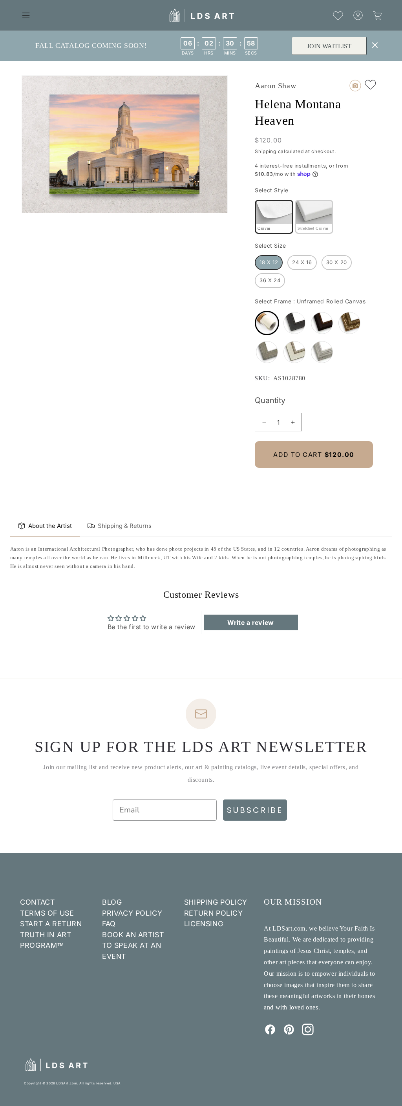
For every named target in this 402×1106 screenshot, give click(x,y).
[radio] (274, 217)
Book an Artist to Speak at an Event (133, 945)
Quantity (270, 400)
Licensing (203, 924)
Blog (112, 902)
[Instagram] (308, 1033)
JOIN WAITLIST (329, 46)
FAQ (109, 924)
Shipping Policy (215, 902)
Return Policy (213, 913)
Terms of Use (47, 913)
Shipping (265, 151)
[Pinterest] (289, 1033)
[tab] (45, 526)
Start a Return (51, 924)
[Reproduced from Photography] (355, 85)
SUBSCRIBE (255, 810)
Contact (37, 902)
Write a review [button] (250, 622)
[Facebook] (270, 1033)
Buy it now (314, 481)
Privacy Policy (132, 913)
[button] (26, 15)
